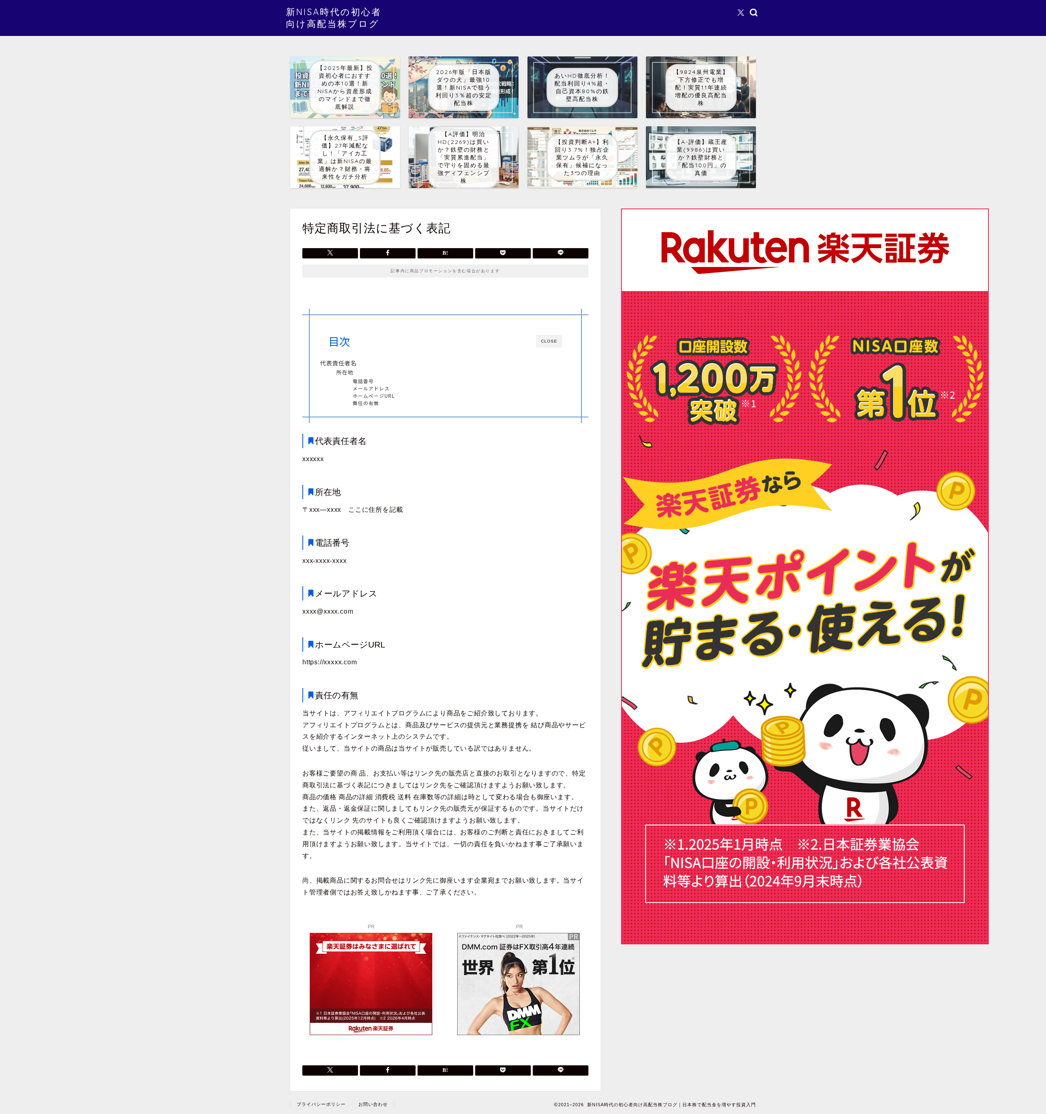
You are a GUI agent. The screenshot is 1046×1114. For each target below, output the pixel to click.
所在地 (344, 372)
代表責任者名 (338, 363)
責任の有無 (366, 402)
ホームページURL (374, 395)
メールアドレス (371, 388)
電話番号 (363, 380)
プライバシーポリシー (321, 1104)
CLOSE (549, 341)
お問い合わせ (373, 1104)
